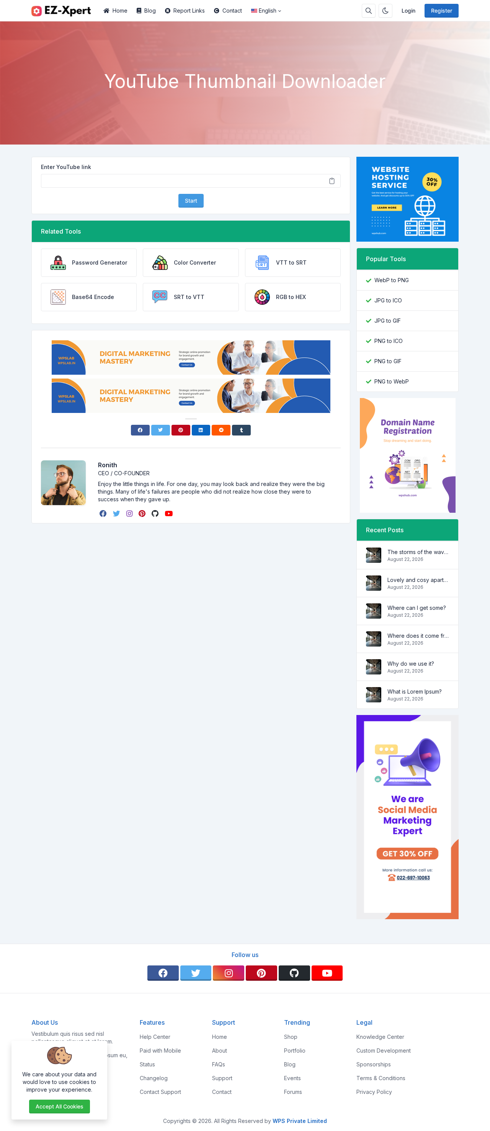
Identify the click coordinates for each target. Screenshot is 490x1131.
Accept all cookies (59, 1106)
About (219, 1050)
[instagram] (130, 513)
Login (408, 10)
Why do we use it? (410, 663)
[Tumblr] (241, 430)
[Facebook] (140, 430)
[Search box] (369, 11)
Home (120, 10)
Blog (150, 10)
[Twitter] (160, 430)
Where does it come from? (418, 635)
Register (441, 10)
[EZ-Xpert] (65, 11)
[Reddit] (221, 430)
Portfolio (294, 1050)
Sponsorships (373, 1064)
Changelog (154, 1078)
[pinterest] (143, 513)
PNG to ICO (388, 341)
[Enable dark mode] (385, 11)
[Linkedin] (201, 430)
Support (222, 1078)
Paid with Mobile (160, 1050)
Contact (232, 10)
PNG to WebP (391, 381)
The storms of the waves (418, 552)
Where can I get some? (416, 607)
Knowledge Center (380, 1037)
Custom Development (383, 1050)
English (267, 10)
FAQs (218, 1064)
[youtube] (169, 513)
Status (147, 1064)
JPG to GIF (387, 320)
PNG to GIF (388, 361)
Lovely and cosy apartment (418, 580)
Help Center (155, 1037)
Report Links (189, 10)
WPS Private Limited (300, 1121)
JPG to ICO (388, 300)
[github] (156, 513)
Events (292, 1078)
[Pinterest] (181, 430)
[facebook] (104, 513)
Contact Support (160, 1092)
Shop (290, 1037)
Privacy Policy (374, 1092)
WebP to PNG (391, 280)
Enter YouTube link (66, 167)
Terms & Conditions (380, 1078)
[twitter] (117, 513)
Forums (293, 1092)
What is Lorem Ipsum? (414, 691)
